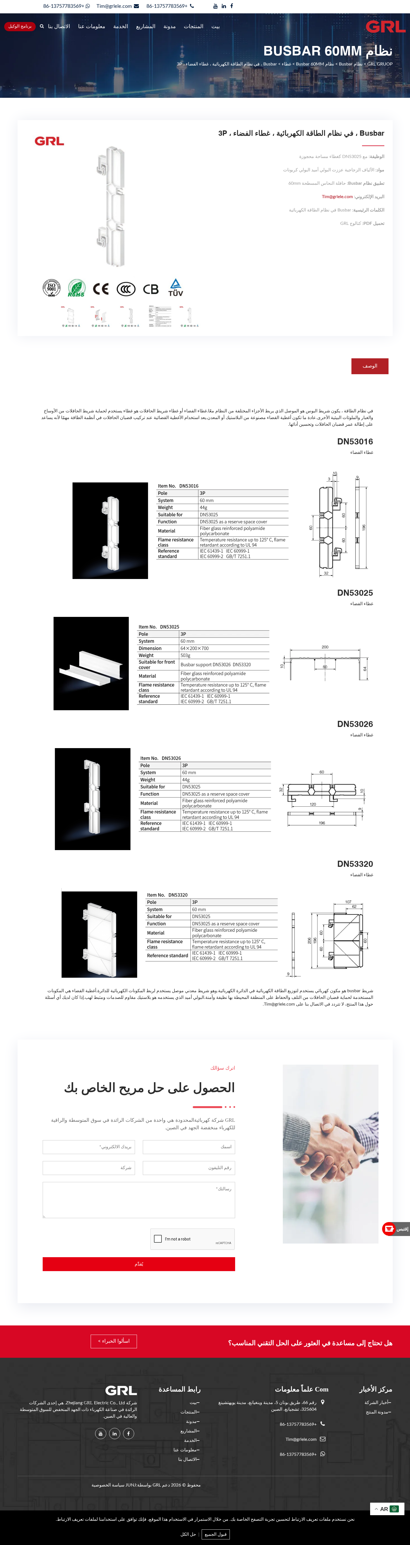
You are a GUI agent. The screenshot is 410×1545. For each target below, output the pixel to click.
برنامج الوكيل (20, 26)
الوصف (370, 366)
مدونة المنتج (377, 1412)
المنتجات (193, 26)
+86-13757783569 (167, 6)
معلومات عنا (91, 26)
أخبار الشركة (376, 1402)
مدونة (169, 26)
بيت (215, 26)
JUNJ (131, 1485)
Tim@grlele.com (114, 6)
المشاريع (145, 26)
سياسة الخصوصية (107, 1485)
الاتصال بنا (59, 26)
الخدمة (120, 26)
